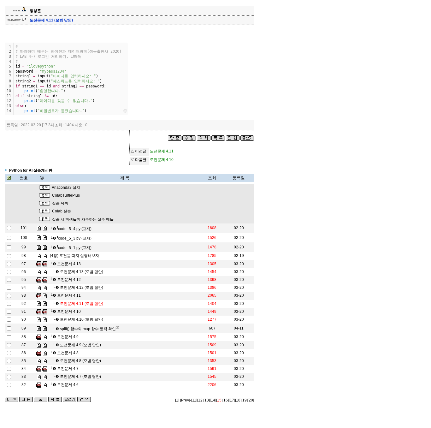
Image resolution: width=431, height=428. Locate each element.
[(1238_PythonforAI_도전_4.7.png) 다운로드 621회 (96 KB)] (44, 368)
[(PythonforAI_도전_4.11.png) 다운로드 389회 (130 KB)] (38, 295)
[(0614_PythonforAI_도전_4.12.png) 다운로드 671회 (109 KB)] (44, 279)
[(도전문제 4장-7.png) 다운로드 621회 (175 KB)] (38, 368)
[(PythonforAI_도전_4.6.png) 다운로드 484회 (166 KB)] (38, 385)
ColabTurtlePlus (66, 195)
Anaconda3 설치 (66, 187)
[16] (225, 400)
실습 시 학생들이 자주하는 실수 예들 (83, 219)
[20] (251, 400)
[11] (194, 400)
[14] (213, 400)
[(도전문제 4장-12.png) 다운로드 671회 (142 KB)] (38, 279)
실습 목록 (60, 203)
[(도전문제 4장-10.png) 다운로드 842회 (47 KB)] (38, 311)
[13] (207, 400)
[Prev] (185, 400)
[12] (200, 400)
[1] (177, 400)
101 (24, 228)
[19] (244, 400)
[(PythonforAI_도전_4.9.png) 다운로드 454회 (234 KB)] (38, 337)
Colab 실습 (61, 211)
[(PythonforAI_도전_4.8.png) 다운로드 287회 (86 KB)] (38, 353)
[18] (238, 400)
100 (24, 237)
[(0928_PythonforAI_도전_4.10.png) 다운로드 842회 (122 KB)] (44, 311)
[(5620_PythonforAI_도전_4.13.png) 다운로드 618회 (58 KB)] (44, 264)
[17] (232, 400)
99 (23, 247)
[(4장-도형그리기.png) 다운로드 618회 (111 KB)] (38, 264)
